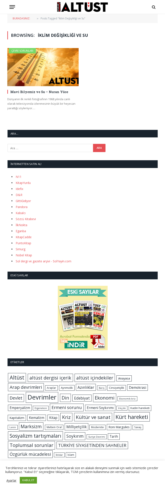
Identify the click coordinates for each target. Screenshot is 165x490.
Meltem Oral (54, 427)
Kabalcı (21, 213)
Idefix (19, 189)
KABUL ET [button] (28, 480)
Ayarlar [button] (11, 480)
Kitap (53, 417)
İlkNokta (21, 225)
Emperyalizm (20, 407)
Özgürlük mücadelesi (30, 454)
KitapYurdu (23, 183)
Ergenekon (41, 408)
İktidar (59, 454)
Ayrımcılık (67, 388)
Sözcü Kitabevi (26, 219)
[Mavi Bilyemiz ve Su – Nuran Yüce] (43, 67)
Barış (101, 387)
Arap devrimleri (26, 387)
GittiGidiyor (23, 201)
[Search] (153, 7)
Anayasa (124, 378)
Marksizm (31, 426)
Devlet (16, 398)
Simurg (20, 249)
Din (65, 398)
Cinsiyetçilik (116, 388)
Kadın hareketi (140, 408)
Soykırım (75, 436)
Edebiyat (82, 398)
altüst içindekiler (94, 378)
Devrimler (42, 397)
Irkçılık (122, 408)
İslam (70, 455)
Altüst (17, 377)
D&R (19, 195)
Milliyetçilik (76, 426)
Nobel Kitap (24, 255)
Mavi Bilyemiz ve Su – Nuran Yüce (39, 92)
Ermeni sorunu (67, 407)
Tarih (114, 436)
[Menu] (12, 7)
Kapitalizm (16, 417)
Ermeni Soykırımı (100, 407)
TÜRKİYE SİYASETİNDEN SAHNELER (92, 445)
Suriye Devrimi (96, 436)
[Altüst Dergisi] (82, 7)
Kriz (66, 417)
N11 (18, 177)
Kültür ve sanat (93, 417)
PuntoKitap (23, 243)
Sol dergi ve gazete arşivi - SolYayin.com (43, 261)
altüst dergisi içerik (50, 378)
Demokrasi (137, 387)
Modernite (97, 427)
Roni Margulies (119, 427)
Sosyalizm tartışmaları (35, 435)
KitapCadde (24, 237)
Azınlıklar (86, 387)
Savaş (137, 427)
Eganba (21, 231)
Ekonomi (105, 397)
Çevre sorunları (22, 51)
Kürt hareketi (132, 416)
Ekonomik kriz (127, 398)
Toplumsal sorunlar (31, 445)
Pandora (22, 207)
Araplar (51, 388)
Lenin (12, 427)
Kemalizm (36, 417)
